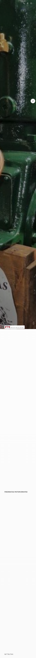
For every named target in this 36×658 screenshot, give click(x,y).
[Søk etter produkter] (33, 101)
